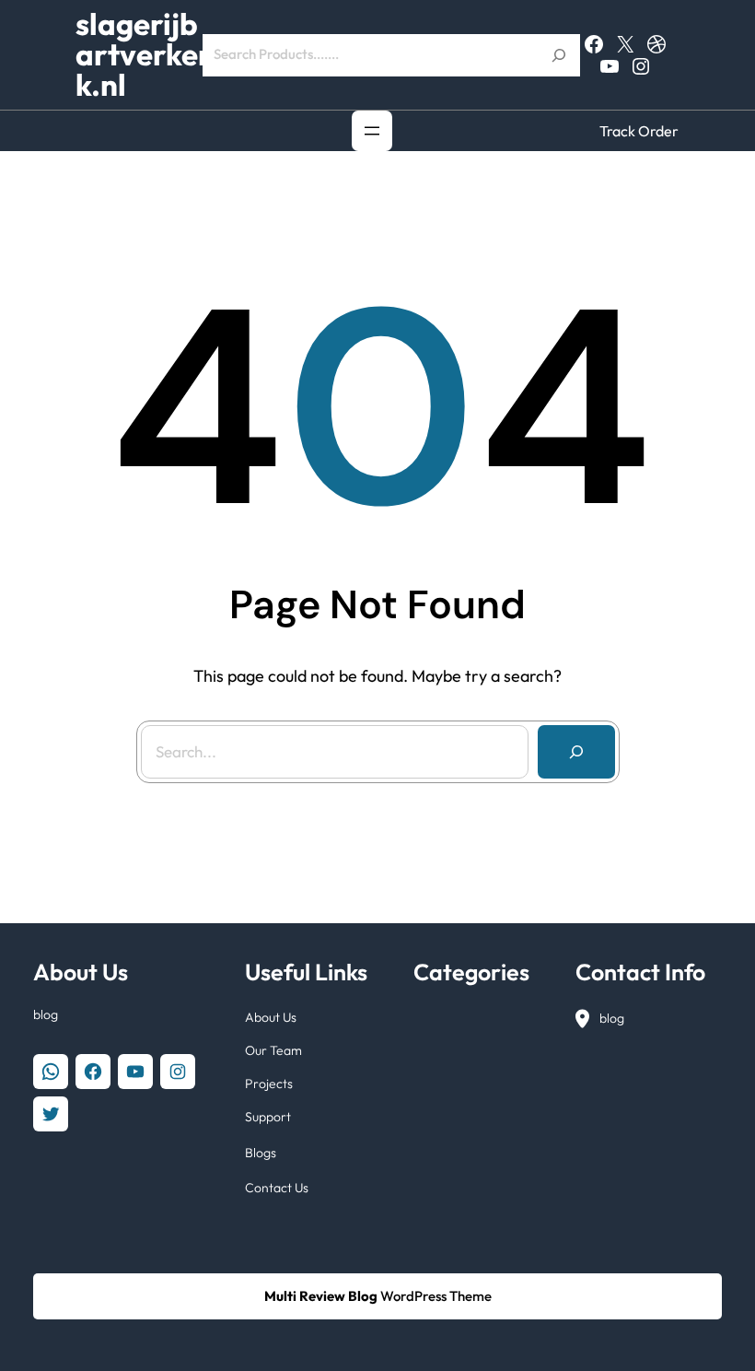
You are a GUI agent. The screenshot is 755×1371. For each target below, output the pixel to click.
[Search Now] (559, 55)
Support (268, 1116)
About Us (270, 1017)
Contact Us (276, 1187)
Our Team (273, 1050)
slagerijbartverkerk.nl (144, 54)
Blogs (260, 1152)
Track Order (639, 131)
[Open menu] (372, 131)
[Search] (576, 752)
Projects (269, 1083)
